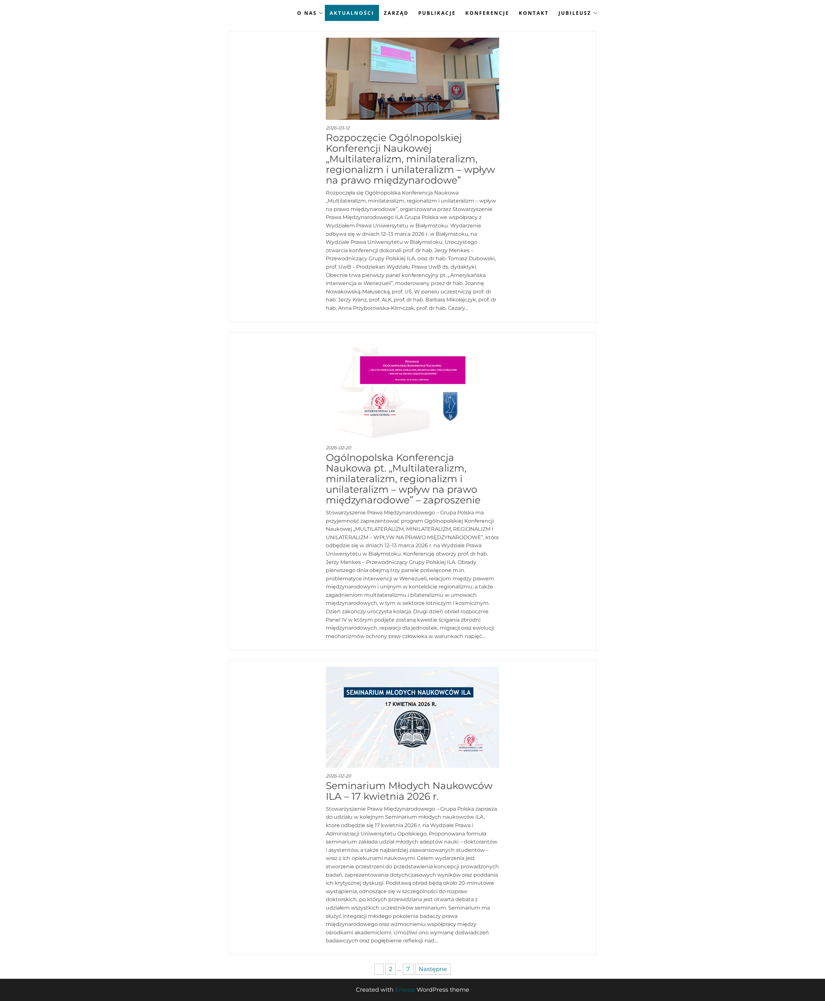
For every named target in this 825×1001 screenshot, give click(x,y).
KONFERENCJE (487, 13)
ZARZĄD (396, 13)
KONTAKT (534, 13)
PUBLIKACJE (437, 13)
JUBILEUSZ (574, 13)
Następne (433, 969)
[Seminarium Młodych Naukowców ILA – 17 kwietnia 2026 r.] (412, 716)
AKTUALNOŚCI (352, 13)
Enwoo (405, 989)
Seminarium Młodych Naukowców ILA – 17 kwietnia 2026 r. (409, 791)
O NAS (307, 13)
